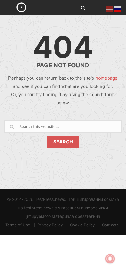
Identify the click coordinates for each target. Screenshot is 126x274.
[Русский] (118, 8)
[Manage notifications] (110, 258)
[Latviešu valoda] (110, 8)
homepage (107, 78)
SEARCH (63, 142)
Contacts (110, 225)
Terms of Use (17, 225)
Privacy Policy (50, 225)
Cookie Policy (82, 225)
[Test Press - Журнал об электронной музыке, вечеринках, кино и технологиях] (42, 7)
